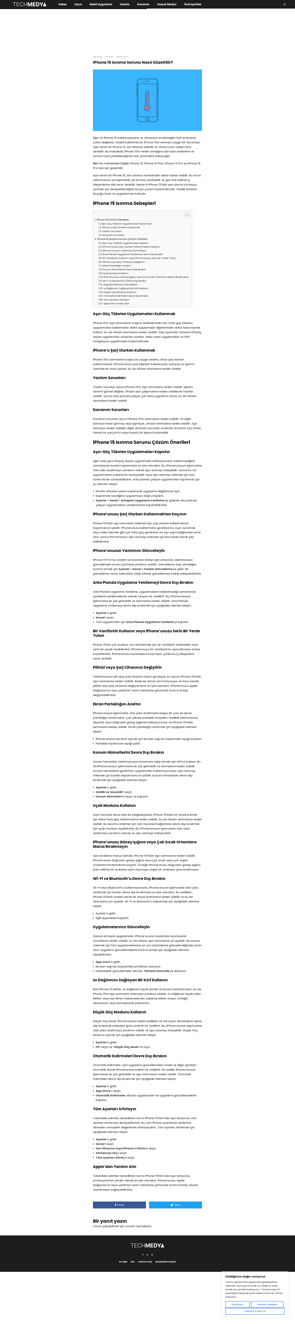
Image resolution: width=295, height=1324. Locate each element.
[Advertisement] (147, 30)
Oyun (78, 4)
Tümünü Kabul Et (255, 1311)
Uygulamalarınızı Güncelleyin (120, 284)
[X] (147, 1255)
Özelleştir (238, 1304)
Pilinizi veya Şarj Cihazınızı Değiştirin (124, 262)
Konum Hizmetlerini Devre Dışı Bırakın (124, 269)
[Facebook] (143, 1255)
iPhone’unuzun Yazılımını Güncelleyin (124, 250)
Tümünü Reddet (267, 1304)
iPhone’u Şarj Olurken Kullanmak (121, 227)
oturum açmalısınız (138, 1226)
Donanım (143, 4)
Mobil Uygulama (101, 4)
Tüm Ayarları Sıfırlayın (116, 299)
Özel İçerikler (193, 4)
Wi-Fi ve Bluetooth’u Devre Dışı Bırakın (124, 280)
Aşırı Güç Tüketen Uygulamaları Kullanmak (126, 223)
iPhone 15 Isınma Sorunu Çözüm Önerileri (122, 239)
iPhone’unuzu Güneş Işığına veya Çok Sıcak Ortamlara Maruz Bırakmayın (146, 277)
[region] (255, 1295)
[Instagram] (152, 1255)
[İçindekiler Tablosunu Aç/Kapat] (185, 215)
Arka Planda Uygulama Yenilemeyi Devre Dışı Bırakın (133, 254)
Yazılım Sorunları (112, 231)
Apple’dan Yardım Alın (116, 303)
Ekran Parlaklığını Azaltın (117, 265)
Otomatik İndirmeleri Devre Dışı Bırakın (125, 295)
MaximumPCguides (165, 1261)
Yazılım (125, 4)
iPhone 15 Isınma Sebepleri (112, 219)
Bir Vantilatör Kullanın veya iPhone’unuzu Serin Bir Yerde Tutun (139, 258)
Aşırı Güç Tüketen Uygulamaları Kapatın (125, 243)
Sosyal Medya (166, 4)
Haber (63, 4)
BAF (133, 1261)
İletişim (123, 1261)
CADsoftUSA (145, 1261)
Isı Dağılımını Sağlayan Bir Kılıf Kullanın (125, 288)
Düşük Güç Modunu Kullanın (120, 292)
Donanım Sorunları (113, 235)
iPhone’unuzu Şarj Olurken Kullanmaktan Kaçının (131, 246)
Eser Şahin (97, 56)
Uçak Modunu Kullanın (116, 273)
